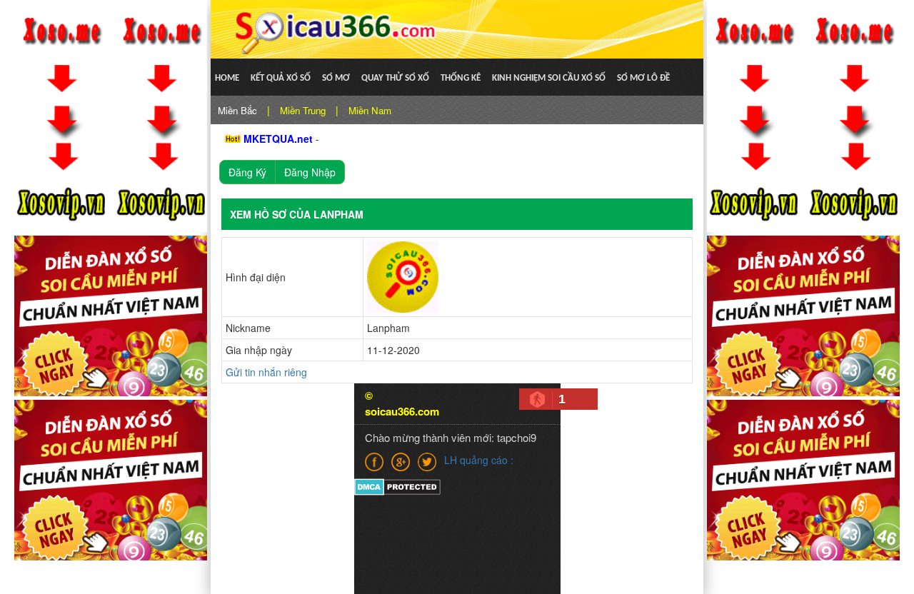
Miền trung (303, 110)
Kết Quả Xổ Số (281, 78)
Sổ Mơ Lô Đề (643, 78)
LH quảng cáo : (478, 460)
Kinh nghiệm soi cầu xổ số (549, 78)
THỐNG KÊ (461, 78)
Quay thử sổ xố (395, 78)
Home (227, 78)
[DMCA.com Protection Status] (397, 485)
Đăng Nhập (310, 172)
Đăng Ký (247, 172)
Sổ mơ (336, 78)
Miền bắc (237, 110)
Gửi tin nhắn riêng (266, 372)
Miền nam (369, 110)
